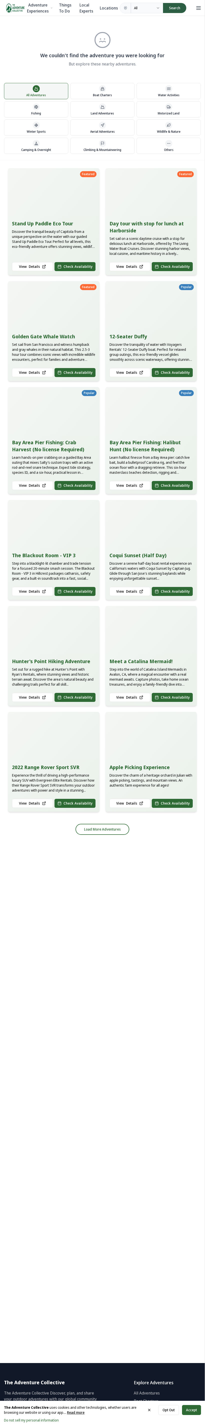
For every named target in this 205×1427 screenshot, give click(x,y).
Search (174, 7)
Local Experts (86, 8)
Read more (75, 1412)
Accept (191, 1410)
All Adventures (147, 1393)
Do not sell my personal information (31, 1420)
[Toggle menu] (197, 8)
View (29, 266)
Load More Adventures (102, 829)
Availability (78, 266)
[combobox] (147, 8)
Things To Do (65, 8)
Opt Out (168, 1410)
